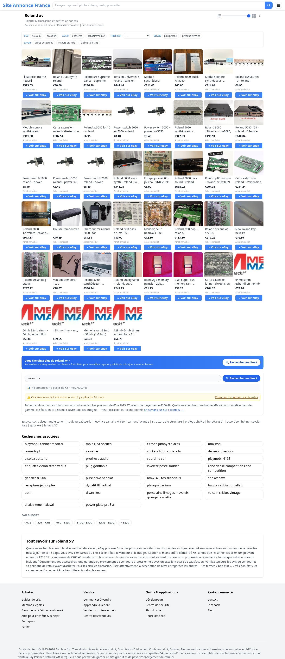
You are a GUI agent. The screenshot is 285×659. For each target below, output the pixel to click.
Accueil (28, 25)
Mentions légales (33, 605)
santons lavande (138, 421)
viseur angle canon (52, 421)
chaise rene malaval (39, 504)
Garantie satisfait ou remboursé (42, 610)
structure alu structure (167, 421)
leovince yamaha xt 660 (109, 421)
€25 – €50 (44, 523)
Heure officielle (155, 616)
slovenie (92, 451)
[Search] (269, 5)
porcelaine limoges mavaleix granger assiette (167, 494)
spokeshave (216, 478)
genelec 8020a (35, 478)
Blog (210, 610)
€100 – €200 (84, 523)
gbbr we (35, 425)
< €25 (27, 523)
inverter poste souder (163, 466)
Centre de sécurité (158, 605)
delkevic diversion (221, 451)
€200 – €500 (106, 523)
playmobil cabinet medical (44, 444)
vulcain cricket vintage (224, 492)
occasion (51, 36)
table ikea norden (99, 444)
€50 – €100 (63, 523)
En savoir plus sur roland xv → (164, 410)
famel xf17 (51, 425)
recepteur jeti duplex (40, 485)
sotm (28, 492)
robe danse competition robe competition (229, 468)
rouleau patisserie (79, 421)
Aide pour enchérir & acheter (41, 616)
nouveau (36, 36)
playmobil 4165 (219, 458)
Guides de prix (31, 599)
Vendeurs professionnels (100, 610)
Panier (26, 626)
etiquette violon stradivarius (45, 466)
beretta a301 (215, 421)
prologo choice (194, 421)
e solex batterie (36, 458)
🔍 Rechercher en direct (241, 378)
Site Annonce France (26, 5)
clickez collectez (89, 42)
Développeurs (155, 599)
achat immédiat (96, 36)
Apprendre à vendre (97, 605)
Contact (213, 599)
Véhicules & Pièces (45, 25)
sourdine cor (156, 458)
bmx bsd (214, 444)
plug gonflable (96, 466)
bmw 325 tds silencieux (164, 478)
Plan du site (153, 610)
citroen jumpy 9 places (163, 444)
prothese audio (97, 458)
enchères (77, 36)
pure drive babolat (99, 478)
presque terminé (191, 36)
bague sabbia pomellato (226, 485)
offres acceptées (44, 42)
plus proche (170, 36)
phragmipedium (159, 485)
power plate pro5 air (101, 504)
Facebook (214, 605)
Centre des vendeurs (97, 616)
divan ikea (93, 492)
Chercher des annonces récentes (236, 397)
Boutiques (28, 621)
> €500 (125, 523)
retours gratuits (66, 42)
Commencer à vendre (97, 599)
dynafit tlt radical (98, 485)
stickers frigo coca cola (164, 451)
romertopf (32, 451)
